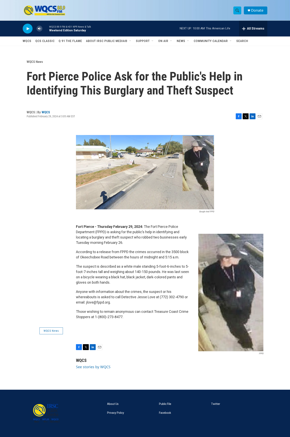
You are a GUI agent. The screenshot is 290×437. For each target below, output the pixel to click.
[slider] (45, 28)
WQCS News (35, 62)
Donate (257, 10)
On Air (163, 41)
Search (242, 41)
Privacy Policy (115, 412)
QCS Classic (45, 41)
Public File (165, 404)
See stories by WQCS (93, 366)
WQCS (27, 41)
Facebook (165, 412)
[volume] (39, 28)
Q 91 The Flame (70, 41)
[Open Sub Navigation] (130, 41)
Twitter (215, 404)
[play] (27, 28)
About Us (113, 404)
